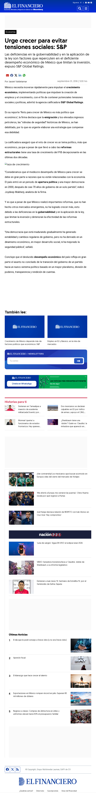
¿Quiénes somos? (26, 791)
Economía (11, 32)
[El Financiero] (23, 6)
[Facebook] (81, 2)
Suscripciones (52, 791)
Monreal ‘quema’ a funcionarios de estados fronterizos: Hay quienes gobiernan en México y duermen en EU (29, 427)
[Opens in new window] (21, 479)
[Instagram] (86, 2)
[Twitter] (84, 2)
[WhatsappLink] (46, 381)
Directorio (40, 791)
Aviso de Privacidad (69, 791)
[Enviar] (78, 361)
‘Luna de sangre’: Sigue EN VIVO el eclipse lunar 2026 (60, 543)
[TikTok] (91, 2)
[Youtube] (89, 2)
